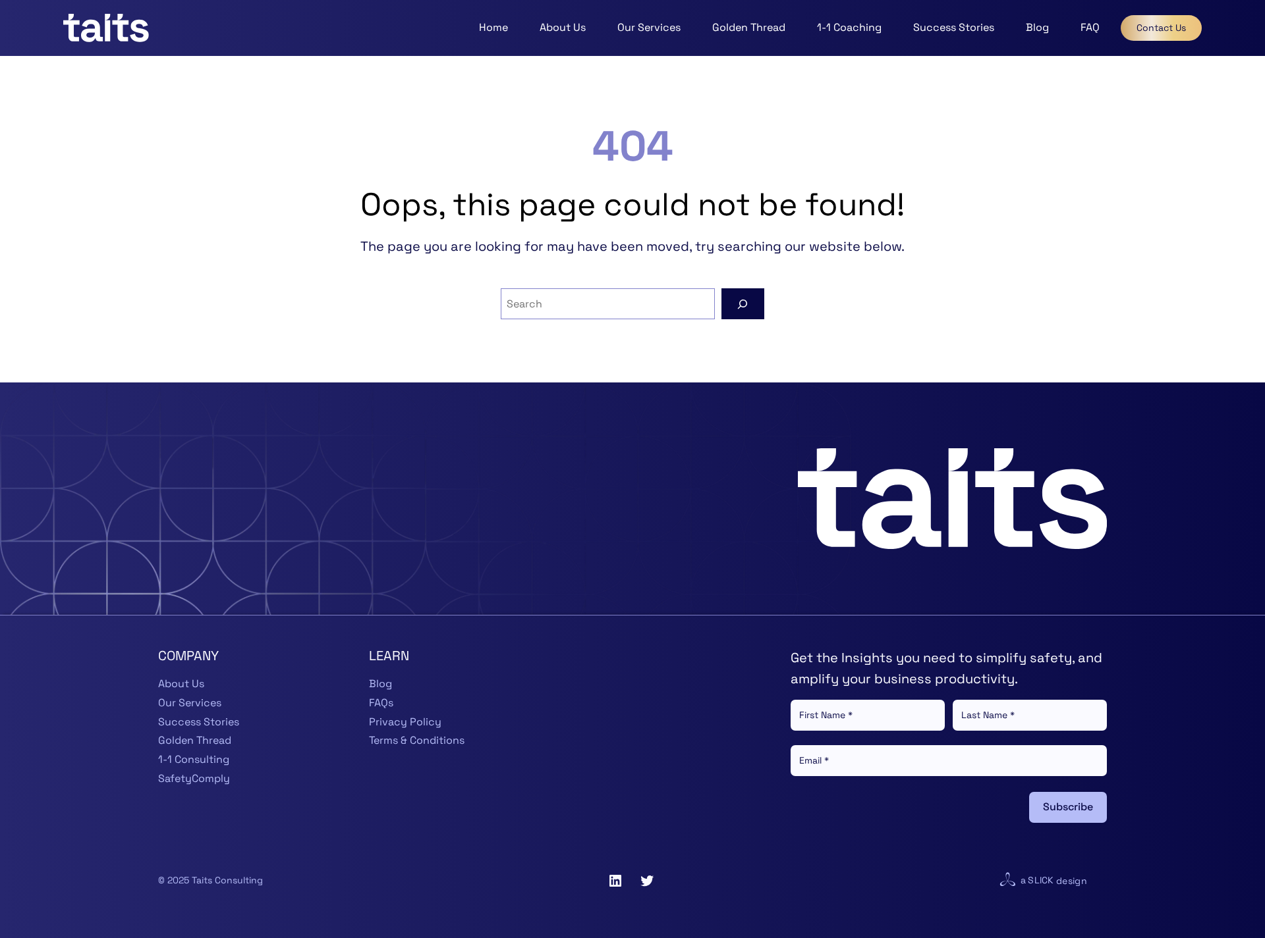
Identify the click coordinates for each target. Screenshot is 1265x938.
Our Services (189, 703)
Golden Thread (194, 740)
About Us (181, 683)
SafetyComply (194, 778)
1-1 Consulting (193, 759)
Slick (1041, 880)
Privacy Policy (405, 722)
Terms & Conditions (416, 740)
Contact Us (1161, 28)
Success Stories (198, 722)
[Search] (742, 303)
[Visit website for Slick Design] (1007, 880)
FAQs (381, 703)
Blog (380, 683)
